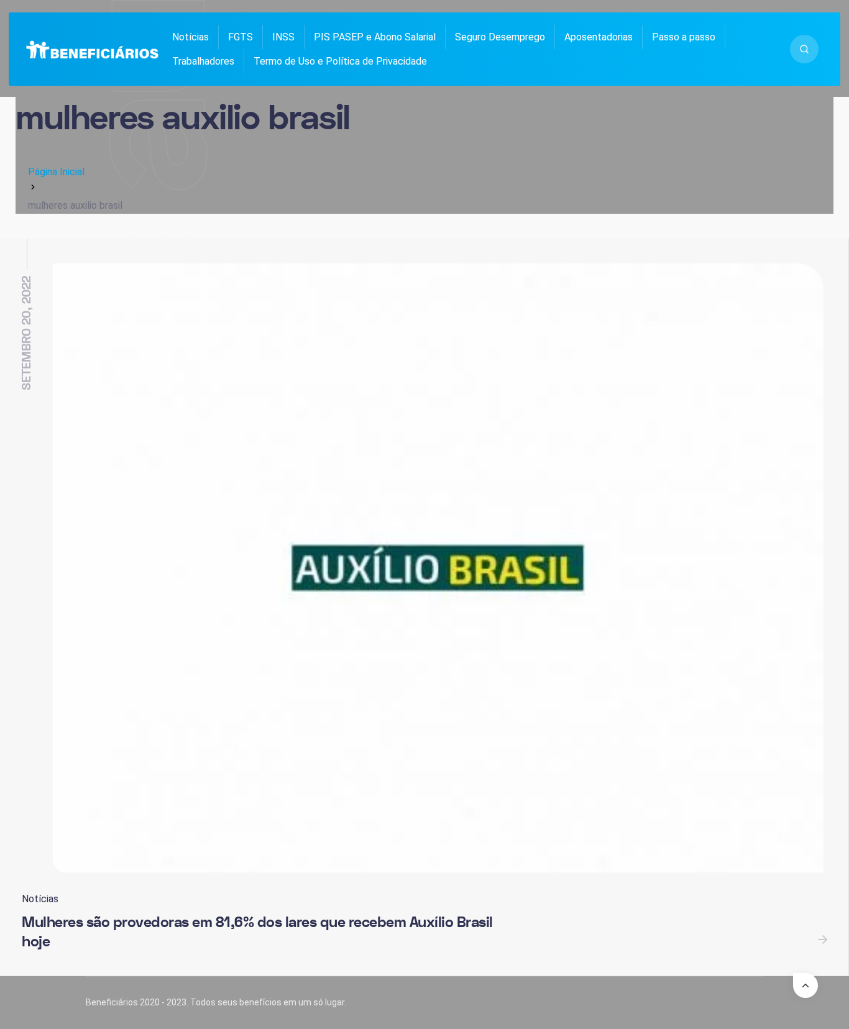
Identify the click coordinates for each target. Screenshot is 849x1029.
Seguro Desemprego (500, 37)
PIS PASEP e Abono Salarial (375, 37)
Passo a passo (683, 37)
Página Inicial (56, 172)
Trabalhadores (203, 61)
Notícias (190, 37)
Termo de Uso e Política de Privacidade (340, 61)
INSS (283, 37)
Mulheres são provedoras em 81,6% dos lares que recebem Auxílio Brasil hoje (257, 932)
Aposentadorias (598, 37)
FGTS (240, 37)
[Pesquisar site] (804, 49)
